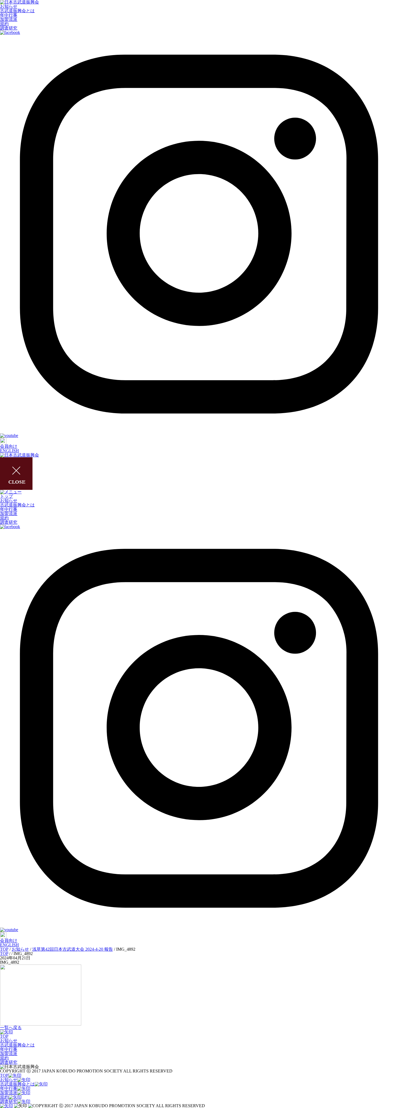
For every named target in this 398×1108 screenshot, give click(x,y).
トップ (6, 496)
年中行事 (8, 15)
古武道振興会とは (17, 10)
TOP (4, 1036)
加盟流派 (8, 19)
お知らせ (8, 6)
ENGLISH (9, 450)
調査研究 (8, 28)
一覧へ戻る (11, 1027)
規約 (4, 23)
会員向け (8, 446)
